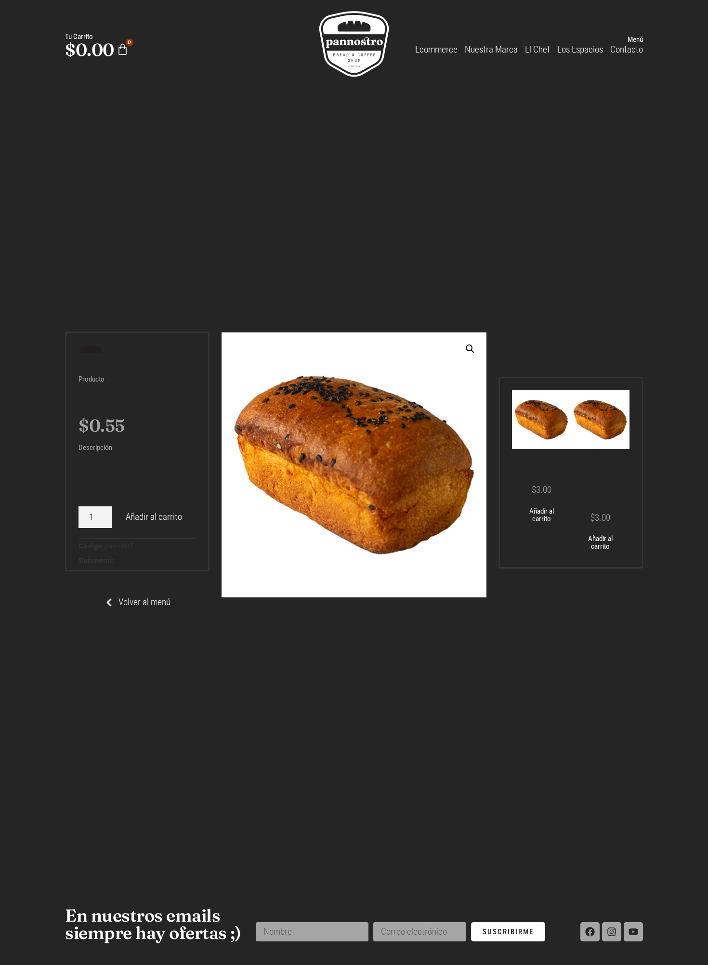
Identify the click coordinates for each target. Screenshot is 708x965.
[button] (470, 348)
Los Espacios (580, 49)
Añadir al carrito (154, 516)
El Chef (537, 49)
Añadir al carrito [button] (541, 515)
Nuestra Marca (491, 49)
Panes (125, 560)
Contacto (626, 49)
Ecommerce (436, 49)
